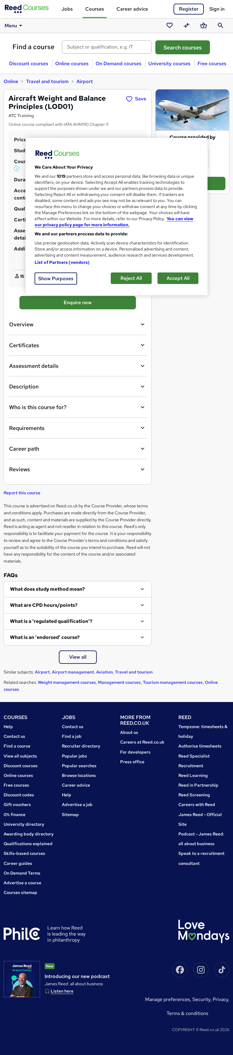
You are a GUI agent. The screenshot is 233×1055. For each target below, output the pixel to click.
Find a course (33, 46)
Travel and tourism (47, 81)
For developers (135, 752)
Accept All (178, 278)
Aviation (104, 672)
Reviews (19, 469)
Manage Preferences (167, 999)
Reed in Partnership (198, 785)
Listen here (62, 991)
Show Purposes (55, 278)
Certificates (24, 345)
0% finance (14, 814)
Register (188, 9)
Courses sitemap (20, 892)
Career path (24, 448)
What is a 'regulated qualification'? (51, 621)
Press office (132, 761)
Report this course (22, 493)
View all (77, 657)
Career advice (132, 9)
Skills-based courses (24, 853)
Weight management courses (67, 682)
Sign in (217, 9)
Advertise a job (77, 804)
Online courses (72, 63)
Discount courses (28, 63)
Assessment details (34, 365)
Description (24, 386)
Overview (21, 324)
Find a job (72, 736)
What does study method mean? (47, 589)
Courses (94, 9)
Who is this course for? (37, 407)
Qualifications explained (28, 843)
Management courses (119, 682)
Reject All (131, 278)
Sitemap (70, 814)
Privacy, (221, 999)
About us (129, 732)
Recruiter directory (81, 746)
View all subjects (20, 756)
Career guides (18, 863)
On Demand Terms (22, 873)
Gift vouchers (17, 804)
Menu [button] (11, 25)
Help (8, 726)
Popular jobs (74, 756)
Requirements (27, 428)
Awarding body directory (29, 834)
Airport (84, 81)
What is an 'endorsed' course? (45, 637)
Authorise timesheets (199, 746)
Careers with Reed (196, 804)
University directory (24, 824)
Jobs (67, 9)
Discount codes (19, 795)
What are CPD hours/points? (44, 605)
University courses (169, 63)
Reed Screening (194, 795)
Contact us (14, 736)
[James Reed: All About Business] (22, 979)
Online (11, 81)
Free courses (212, 63)
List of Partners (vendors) (62, 262)
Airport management (73, 672)
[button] (17, 169)
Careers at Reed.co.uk (142, 742)
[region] (116, 216)
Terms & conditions (187, 1013)
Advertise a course (22, 882)
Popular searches (79, 765)
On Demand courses (118, 63)
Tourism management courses (173, 682)
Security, (202, 999)
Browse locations (79, 775)
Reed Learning (193, 775)
